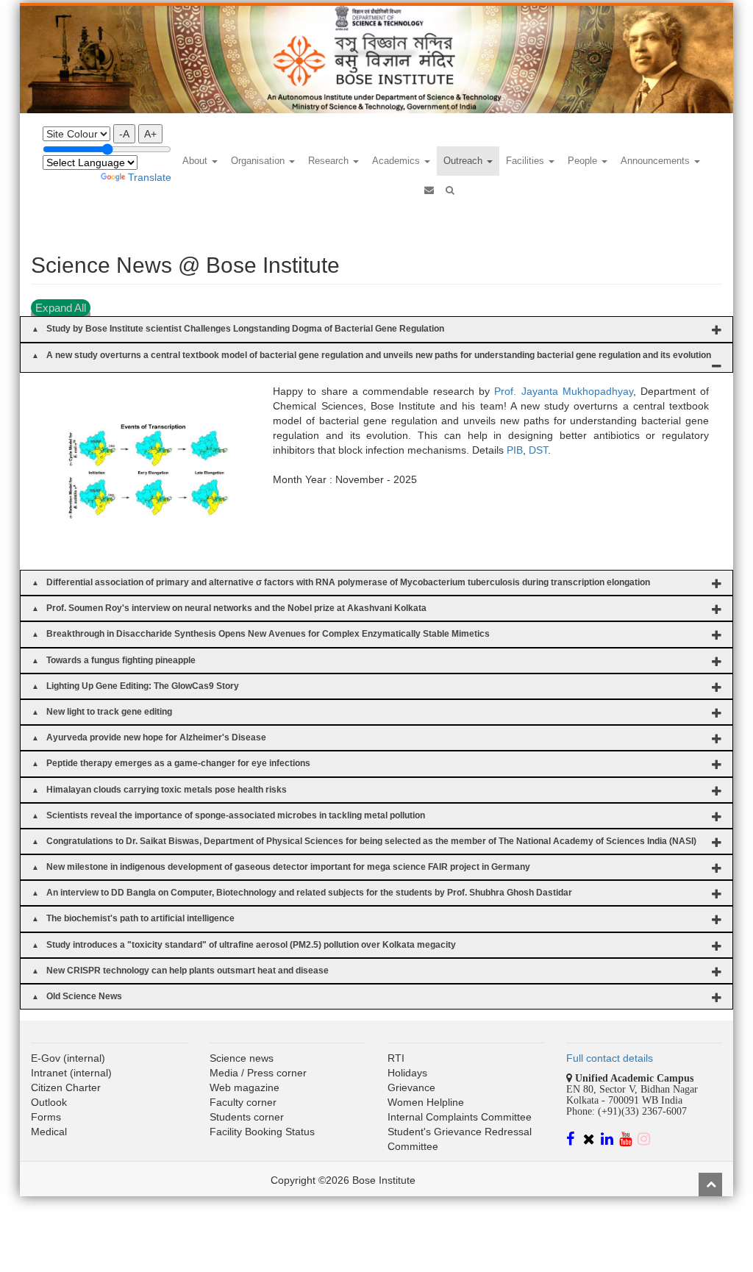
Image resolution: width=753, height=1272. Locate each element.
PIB (515, 450)
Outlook (49, 1102)
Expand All (60, 307)
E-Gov (45, 1058)
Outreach (464, 160)
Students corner (247, 1117)
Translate (149, 177)
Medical (49, 1131)
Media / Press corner (258, 1073)
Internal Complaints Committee (460, 1117)
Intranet (49, 1073)
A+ (150, 134)
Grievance (411, 1087)
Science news (242, 1058)
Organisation (259, 160)
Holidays (407, 1073)
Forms (46, 1117)
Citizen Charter (66, 1087)
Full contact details (609, 1058)
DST (538, 450)
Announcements (657, 160)
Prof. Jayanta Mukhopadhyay (563, 391)
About (196, 160)
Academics (397, 160)
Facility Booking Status (262, 1131)
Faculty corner (243, 1102)
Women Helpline (426, 1102)
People (584, 160)
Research (329, 160)
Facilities (526, 160)
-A (124, 134)
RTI (396, 1058)
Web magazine (244, 1087)
